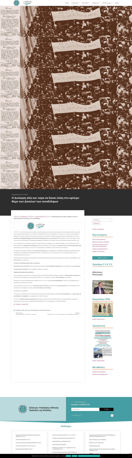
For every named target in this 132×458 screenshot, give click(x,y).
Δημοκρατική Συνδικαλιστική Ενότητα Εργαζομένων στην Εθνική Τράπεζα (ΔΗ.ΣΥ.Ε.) (102, 435)
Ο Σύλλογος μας (106, 3)
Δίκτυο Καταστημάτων (32, 310)
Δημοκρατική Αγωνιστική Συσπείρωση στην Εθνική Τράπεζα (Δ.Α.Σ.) (102, 449)
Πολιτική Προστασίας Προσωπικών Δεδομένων (89, 455)
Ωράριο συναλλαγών (98, 251)
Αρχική (67, 3)
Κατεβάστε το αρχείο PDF (21, 304)
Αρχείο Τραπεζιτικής (98, 360)
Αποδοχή (68, 455)
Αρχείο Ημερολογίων (98, 319)
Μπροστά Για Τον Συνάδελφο (96, 442)
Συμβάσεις (95, 3)
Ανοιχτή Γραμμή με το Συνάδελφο (97, 439)
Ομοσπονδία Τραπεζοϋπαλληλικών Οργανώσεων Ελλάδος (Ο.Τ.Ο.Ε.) (28, 435)
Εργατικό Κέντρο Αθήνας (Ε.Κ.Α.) (24, 449)
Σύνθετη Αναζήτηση (98, 229)
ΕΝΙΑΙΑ (91, 453)
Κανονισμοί (85, 3)
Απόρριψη (74, 455)
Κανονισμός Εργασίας (98, 239)
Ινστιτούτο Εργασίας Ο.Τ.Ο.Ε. (23, 439)
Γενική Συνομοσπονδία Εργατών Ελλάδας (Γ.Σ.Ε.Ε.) (28, 442)
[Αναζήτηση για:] (102, 219)
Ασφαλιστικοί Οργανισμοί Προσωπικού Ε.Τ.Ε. (63, 438)
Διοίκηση (41, 310)
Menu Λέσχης (103, 258)
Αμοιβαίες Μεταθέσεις (99, 372)
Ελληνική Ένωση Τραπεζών (59, 444)
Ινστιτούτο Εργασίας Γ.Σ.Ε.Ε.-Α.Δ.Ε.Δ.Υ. (26, 446)
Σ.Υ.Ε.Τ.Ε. (26, 194)
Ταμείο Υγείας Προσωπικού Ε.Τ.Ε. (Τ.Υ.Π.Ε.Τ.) (64, 435)
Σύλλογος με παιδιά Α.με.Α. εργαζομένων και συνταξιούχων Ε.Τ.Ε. (63, 448)
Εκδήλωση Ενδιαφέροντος (100, 374)
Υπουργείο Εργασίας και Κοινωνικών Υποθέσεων (64, 452)
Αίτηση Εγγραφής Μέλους (100, 249)
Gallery (117, 3)
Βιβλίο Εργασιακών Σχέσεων (101, 242)
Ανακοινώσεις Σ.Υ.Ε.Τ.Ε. (17, 194)
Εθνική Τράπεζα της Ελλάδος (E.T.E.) (61, 441)
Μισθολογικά (47, 310)
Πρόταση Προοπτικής (94, 446)
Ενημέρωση (75, 3)
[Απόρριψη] (130, 455)
